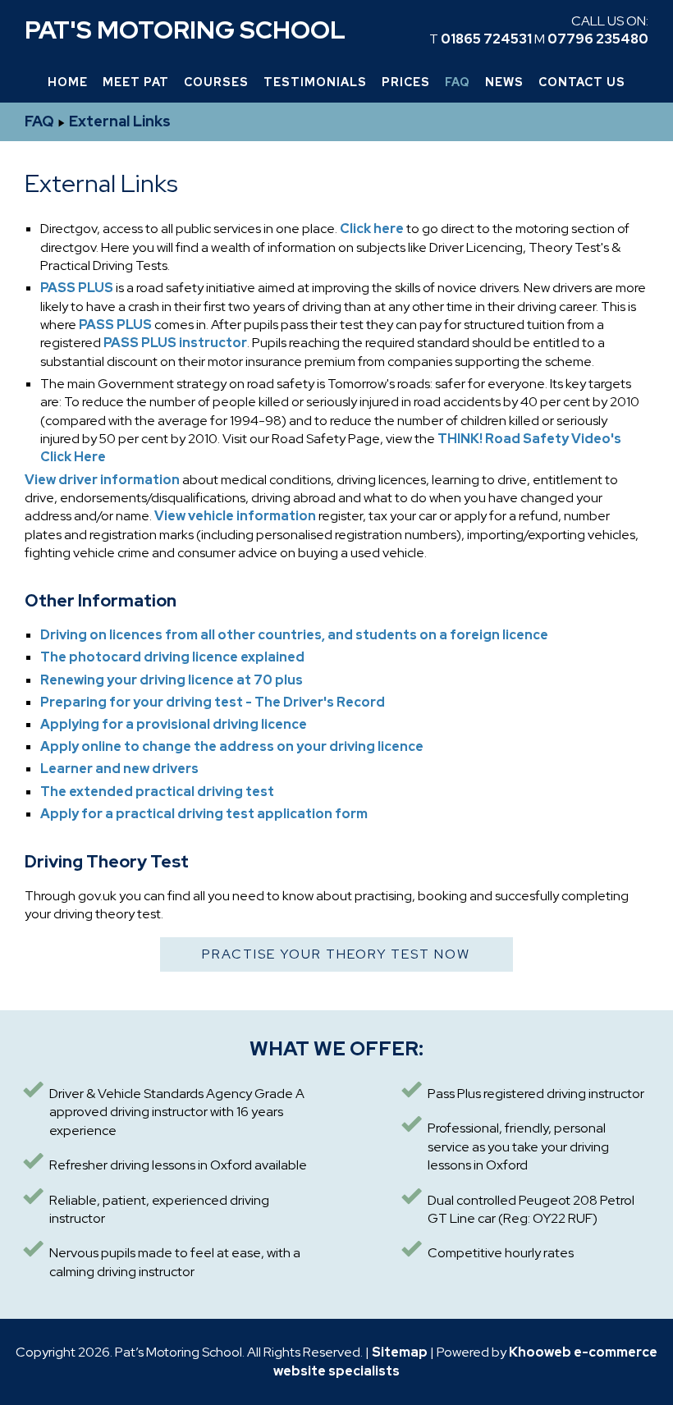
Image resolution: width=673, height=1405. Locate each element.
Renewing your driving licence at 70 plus (171, 680)
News (504, 82)
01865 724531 (486, 39)
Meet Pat (136, 82)
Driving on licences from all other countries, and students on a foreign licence (294, 634)
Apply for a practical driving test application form (204, 813)
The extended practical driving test (157, 791)
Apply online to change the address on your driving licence (231, 746)
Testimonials (315, 82)
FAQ (457, 82)
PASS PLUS (76, 287)
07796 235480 (597, 39)
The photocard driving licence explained (172, 657)
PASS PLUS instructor (175, 342)
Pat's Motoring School (185, 29)
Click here (370, 228)
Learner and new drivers (119, 768)
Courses (216, 82)
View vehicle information (235, 515)
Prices (406, 82)
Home (68, 82)
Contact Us (581, 82)
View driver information (102, 479)
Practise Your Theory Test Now (336, 954)
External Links (120, 121)
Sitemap (400, 1352)
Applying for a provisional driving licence (173, 724)
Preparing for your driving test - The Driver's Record (212, 702)
